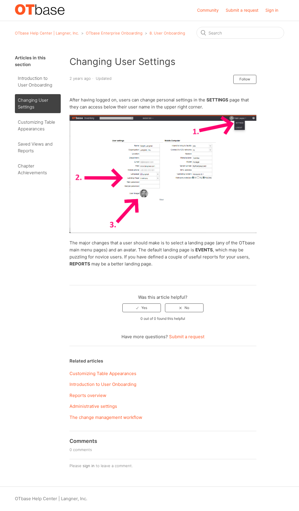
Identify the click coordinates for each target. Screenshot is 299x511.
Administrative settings (93, 406)
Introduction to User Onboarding (35, 81)
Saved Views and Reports (35, 147)
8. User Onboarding (167, 33)
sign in (89, 465)
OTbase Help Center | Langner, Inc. (47, 33)
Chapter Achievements (32, 169)
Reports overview (87, 395)
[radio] (141, 307)
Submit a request (242, 10)
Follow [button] (244, 79)
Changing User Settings (33, 103)
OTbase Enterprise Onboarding (114, 33)
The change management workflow (105, 417)
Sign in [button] (271, 10)
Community (208, 10)
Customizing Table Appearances (36, 125)
